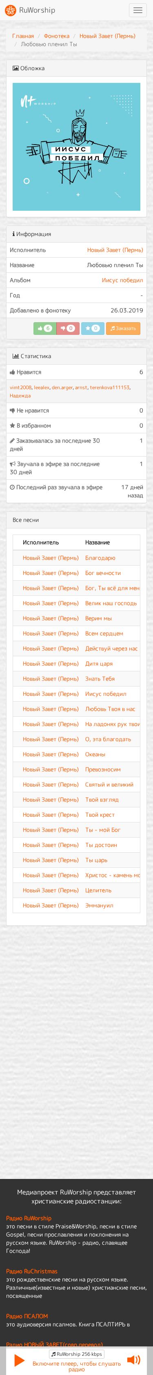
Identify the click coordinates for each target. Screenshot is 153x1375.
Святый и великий (109, 784)
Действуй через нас (111, 648)
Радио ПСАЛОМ (27, 1316)
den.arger (62, 387)
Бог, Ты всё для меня (113, 588)
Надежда (20, 395)
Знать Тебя (100, 678)
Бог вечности (103, 573)
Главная (23, 36)
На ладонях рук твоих (114, 724)
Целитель (98, 890)
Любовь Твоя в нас (110, 709)
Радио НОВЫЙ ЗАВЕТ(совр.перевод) (54, 1344)
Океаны (95, 754)
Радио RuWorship (28, 1218)
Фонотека (56, 36)
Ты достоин (101, 845)
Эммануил (99, 905)
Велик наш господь (111, 603)
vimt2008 (20, 387)
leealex (41, 387)
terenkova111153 (109, 387)
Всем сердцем (104, 633)
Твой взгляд (102, 799)
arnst (81, 387)
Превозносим (103, 769)
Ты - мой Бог (103, 829)
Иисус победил (122, 280)
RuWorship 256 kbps (78, 1353)
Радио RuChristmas (32, 1271)
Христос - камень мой (114, 875)
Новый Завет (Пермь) (107, 36)
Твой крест (100, 814)
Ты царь (96, 860)
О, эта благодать (108, 739)
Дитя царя (99, 663)
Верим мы (98, 618)
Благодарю (100, 558)
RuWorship (36, 10)
